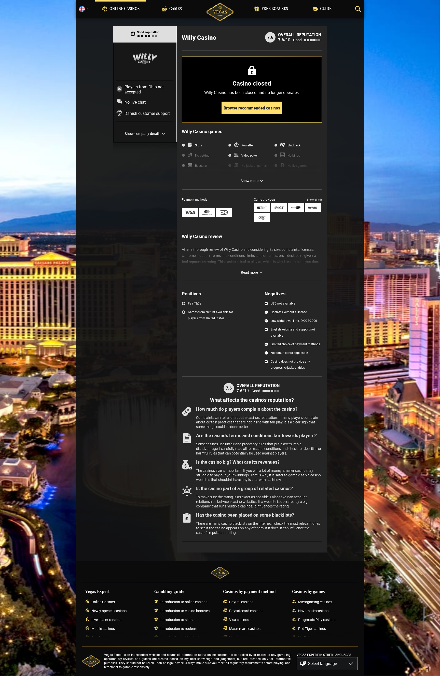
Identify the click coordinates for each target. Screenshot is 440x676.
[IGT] (279, 207)
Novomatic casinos (313, 610)
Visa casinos (239, 619)
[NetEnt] (262, 207)
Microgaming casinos (315, 601)
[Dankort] (224, 212)
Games (175, 9)
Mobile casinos (103, 628)
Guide (326, 9)
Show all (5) (314, 199)
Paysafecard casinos (245, 610)
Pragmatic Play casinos (316, 619)
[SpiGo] (262, 217)
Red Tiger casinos (312, 628)
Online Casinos (124, 9)
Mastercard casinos (244, 628)
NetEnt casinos (310, 637)
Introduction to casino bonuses (185, 610)
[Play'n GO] (296, 207)
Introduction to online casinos (183, 601)
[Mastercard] (207, 212)
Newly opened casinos (109, 610)
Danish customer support (147, 113)
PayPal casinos (241, 601)
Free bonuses (275, 9)
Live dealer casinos (106, 619)
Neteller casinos (241, 637)
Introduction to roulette (178, 628)
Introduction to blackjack (180, 637)
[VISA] (190, 212)
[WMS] (313, 207)
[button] (327, 663)
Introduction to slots (176, 619)
